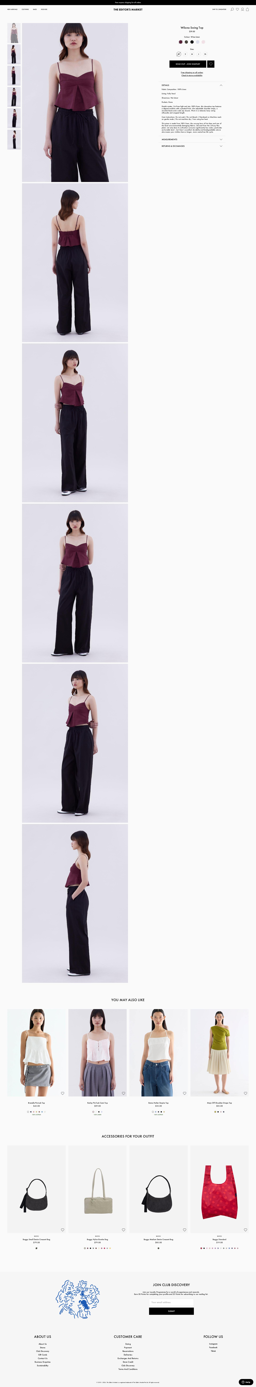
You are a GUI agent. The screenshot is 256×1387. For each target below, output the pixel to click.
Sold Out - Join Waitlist (188, 64)
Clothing (25, 9)
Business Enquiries (43, 1362)
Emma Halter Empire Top (158, 1103)
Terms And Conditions (128, 1369)
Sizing (128, 1344)
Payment (128, 1347)
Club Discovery (42, 1351)
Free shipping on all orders (192, 72)
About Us (43, 1344)
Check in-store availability (191, 75)
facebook (213, 1347)
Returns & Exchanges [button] (173, 146)
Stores (42, 1347)
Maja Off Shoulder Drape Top (219, 1103)
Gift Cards (42, 1354)
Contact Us (42, 1358)
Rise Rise (44, 9)
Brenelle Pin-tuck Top (36, 1103)
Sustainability (42, 1365)
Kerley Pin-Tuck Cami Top (97, 1103)
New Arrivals (12, 9)
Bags (35, 9)
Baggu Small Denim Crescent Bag (36, 1239)
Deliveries (128, 1354)
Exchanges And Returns (128, 1358)
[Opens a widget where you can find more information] (246, 1382)
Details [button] (165, 85)
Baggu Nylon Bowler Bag (97, 1239)
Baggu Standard (219, 1239)
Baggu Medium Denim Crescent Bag (158, 1239)
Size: (192, 49)
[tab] (192, 85)
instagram (213, 1344)
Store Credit (128, 1362)
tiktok (213, 1351)
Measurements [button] (169, 139)
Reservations (128, 1351)
